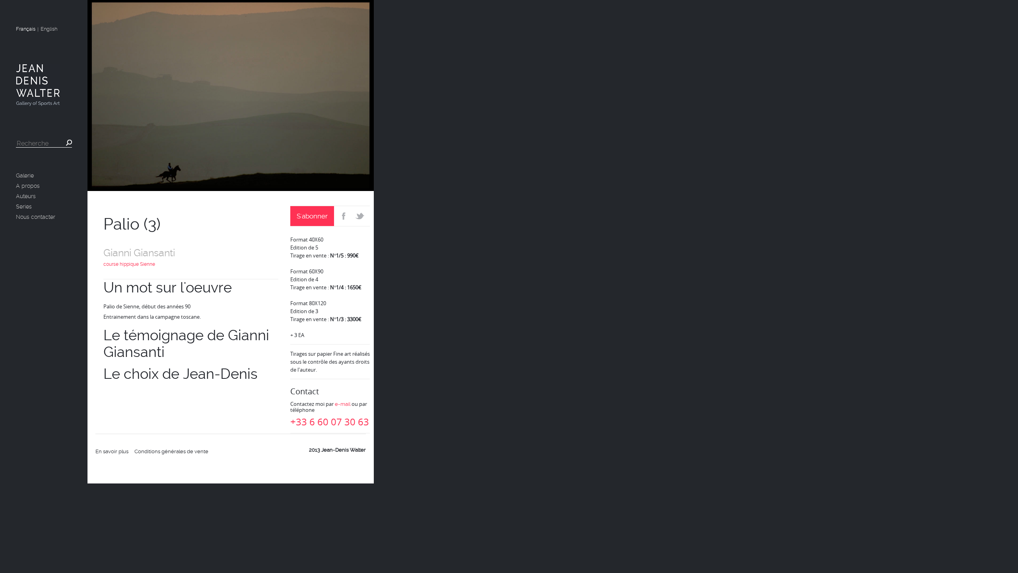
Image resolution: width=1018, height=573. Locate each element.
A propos (28, 186)
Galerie (25, 175)
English (49, 29)
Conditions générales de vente (171, 451)
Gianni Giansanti (139, 253)
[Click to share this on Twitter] (361, 216)
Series (24, 206)
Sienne (147, 264)
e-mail (342, 404)
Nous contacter (35, 217)
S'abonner (312, 216)
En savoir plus (111, 451)
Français (25, 29)
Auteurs (26, 196)
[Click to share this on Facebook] (343, 216)
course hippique (121, 264)
